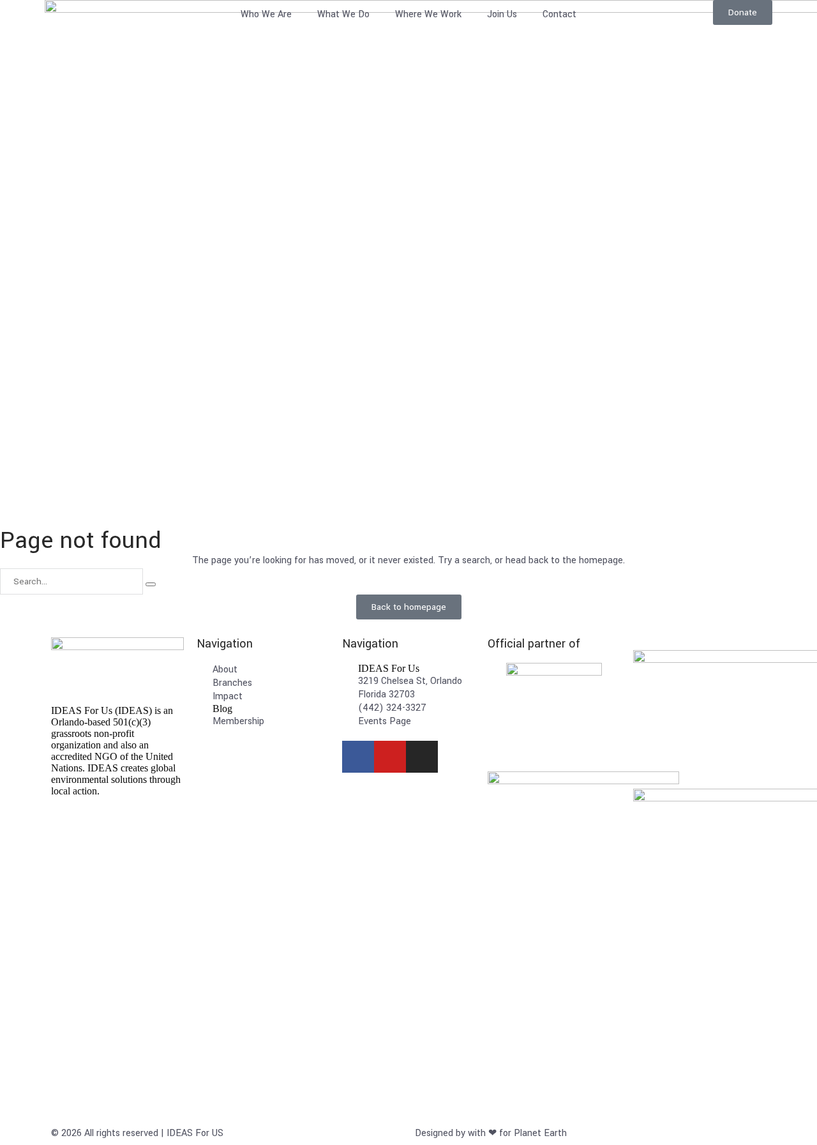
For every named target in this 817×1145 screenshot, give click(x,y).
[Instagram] (422, 757)
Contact (559, 14)
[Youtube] (390, 757)
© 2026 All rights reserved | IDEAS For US (137, 1133)
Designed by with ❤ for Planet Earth (491, 1133)
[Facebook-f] (358, 757)
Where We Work (428, 14)
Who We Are (266, 14)
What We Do (343, 14)
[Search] (151, 584)
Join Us (502, 14)
